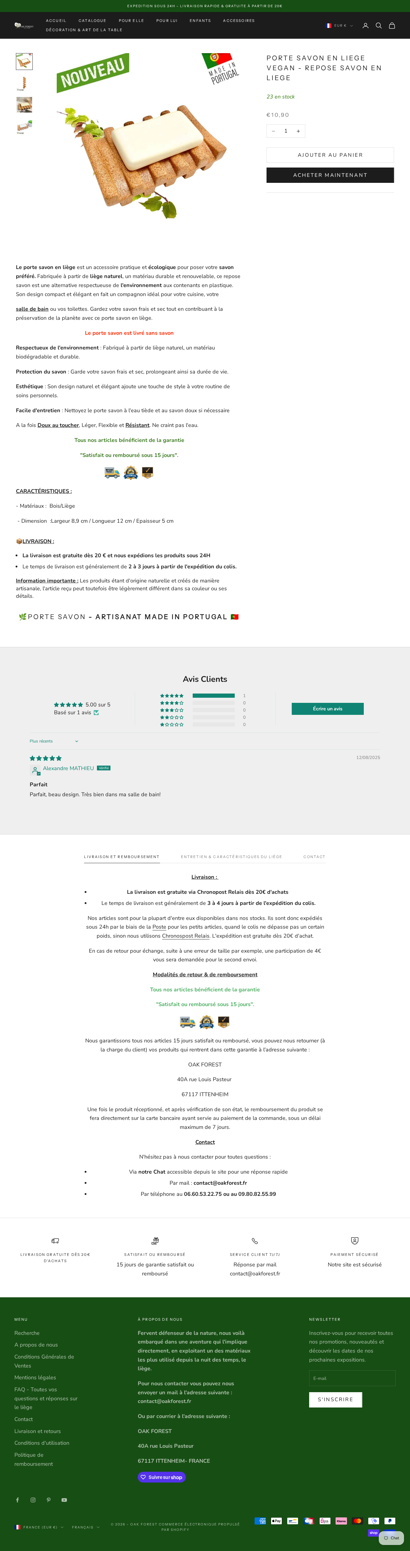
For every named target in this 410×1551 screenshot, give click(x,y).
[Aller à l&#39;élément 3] (24, 104)
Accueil (56, 20)
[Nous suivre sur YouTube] (64, 1500)
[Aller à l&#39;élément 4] (24, 126)
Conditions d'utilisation (41, 1443)
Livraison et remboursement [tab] (122, 856)
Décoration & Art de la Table (84, 30)
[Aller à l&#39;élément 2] (24, 83)
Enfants (200, 20)
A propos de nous (36, 1344)
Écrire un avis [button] (327, 709)
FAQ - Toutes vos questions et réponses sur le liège (45, 1398)
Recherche (27, 1333)
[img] (46, 758)
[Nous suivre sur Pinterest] (49, 1500)
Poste (159, 926)
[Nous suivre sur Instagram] (33, 1500)
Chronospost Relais (186, 935)
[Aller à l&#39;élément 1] (24, 61)
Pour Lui (167, 20)
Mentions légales (35, 1377)
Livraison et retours (37, 1431)
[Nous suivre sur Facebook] (17, 1500)
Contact (23, 1419)
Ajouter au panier (330, 155)
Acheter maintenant (330, 175)
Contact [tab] (314, 856)
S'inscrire (336, 1399)
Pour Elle (131, 20)
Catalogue (93, 20)
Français (83, 1527)
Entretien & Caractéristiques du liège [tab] (232, 856)
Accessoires (239, 20)
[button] (172, 696)
